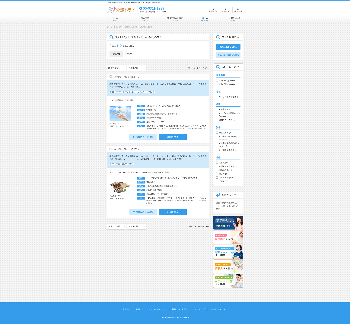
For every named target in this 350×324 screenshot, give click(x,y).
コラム (205, 19)
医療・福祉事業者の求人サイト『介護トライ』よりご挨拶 (226, 206)
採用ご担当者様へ (179, 309)
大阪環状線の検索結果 (130, 27)
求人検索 (145, 19)
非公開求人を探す (175, 19)
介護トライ (110, 27)
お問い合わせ (235, 19)
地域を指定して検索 (228, 47)
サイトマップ (199, 309)
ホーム (115, 19)
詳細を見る (172, 137)
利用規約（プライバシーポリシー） (151, 309)
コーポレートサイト (218, 309)
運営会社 (126, 309)
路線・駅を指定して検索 (228, 55)
